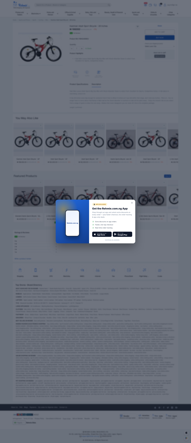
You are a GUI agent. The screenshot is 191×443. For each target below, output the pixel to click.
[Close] (132, 203)
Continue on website (112, 240)
